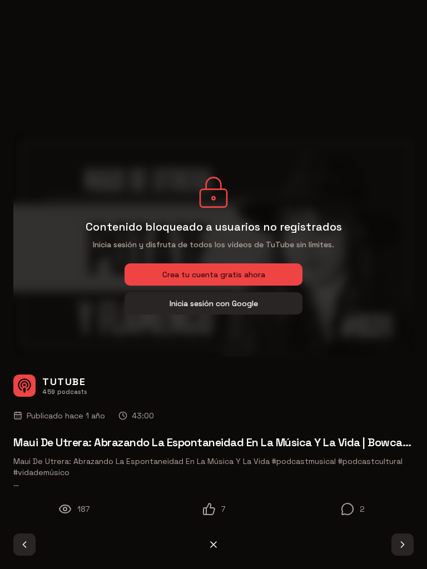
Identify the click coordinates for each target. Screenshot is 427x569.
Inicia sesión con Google (214, 303)
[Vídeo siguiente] (402, 544)
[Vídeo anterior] (24, 544)
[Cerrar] (213, 544)
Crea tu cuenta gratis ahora (213, 274)
